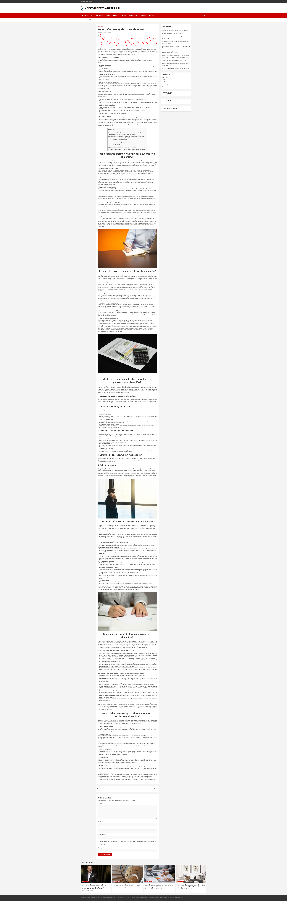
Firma (115, 15)
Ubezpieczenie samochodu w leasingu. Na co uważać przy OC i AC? (159, 886)
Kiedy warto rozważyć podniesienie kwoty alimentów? (122, 134)
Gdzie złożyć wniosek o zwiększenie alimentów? (121, 146)
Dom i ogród (99, 15)
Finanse (108, 15)
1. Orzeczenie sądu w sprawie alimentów (120, 137)
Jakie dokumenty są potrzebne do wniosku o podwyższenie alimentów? (126, 136)
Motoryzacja (133, 15)
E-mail (99, 828)
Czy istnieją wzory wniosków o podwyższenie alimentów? (123, 147)
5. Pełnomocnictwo (116, 144)
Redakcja (152, 15)
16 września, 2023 (102, 32)
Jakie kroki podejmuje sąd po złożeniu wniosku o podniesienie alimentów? (127, 149)
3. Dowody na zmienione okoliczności (120, 141)
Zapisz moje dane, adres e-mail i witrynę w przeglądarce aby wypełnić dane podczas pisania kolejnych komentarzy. (128, 841)
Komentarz (101, 803)
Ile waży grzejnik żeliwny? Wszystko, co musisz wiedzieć (176, 68)
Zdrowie (143, 15)
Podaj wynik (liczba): (102, 844)
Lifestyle (123, 15)
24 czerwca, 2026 (118, 887)
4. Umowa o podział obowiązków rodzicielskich (122, 142)
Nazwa (100, 821)
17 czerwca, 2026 (149, 888)
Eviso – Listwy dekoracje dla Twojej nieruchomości (174, 60)
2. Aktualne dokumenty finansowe (119, 139)
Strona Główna (87, 15)
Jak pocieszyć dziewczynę (105, 788)
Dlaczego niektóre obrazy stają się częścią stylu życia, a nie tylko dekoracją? (191, 886)
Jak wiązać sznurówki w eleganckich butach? (144, 788)
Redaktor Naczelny (158, 888)
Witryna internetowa (102, 834)
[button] (143, 130)
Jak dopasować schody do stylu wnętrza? (172, 33)
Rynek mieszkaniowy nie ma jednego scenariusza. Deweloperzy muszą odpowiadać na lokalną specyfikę (94, 887)
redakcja (109, 32)
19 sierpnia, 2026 (86, 890)
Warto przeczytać (88, 862)
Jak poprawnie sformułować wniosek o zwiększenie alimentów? (125, 132)
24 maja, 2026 (180, 888)
